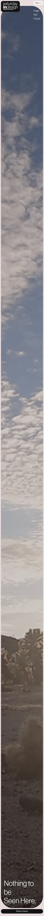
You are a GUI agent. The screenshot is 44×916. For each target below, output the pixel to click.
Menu (37, 3)
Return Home (22, 911)
